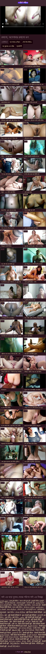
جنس (22, 617)
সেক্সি (10, 622)
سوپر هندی (4, 601)
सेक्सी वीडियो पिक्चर (26, 637)
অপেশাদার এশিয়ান (15, 42)
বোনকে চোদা (20, 609)
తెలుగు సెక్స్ (16, 630)
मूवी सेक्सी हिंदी (35, 619)
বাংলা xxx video (15, 641)
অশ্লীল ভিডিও (37, 628)
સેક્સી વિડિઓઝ (36, 639)
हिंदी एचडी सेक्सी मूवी (25, 624)
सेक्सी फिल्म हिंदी (39, 633)
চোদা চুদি (28, 622)
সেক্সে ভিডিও (10, 612)
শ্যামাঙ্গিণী (19, 46)
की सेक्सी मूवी (36, 641)
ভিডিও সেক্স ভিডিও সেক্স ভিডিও (22, 605)
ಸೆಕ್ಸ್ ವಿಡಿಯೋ (15, 643)
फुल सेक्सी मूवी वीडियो (29, 615)
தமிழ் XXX (40, 603)
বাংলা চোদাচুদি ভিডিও (6, 605)
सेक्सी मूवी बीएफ (28, 633)
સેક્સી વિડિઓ (10, 603)
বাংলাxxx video (29, 607)
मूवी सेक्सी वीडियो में (14, 615)
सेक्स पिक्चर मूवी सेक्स (28, 643)
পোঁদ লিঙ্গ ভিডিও (27, 42)
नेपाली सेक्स (4, 641)
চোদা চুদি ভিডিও (14, 601)
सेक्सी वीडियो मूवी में (6, 619)
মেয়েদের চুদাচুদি (21, 603)
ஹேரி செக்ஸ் (33, 626)
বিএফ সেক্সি (23, 2)
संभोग (29, 641)
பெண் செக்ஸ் (32, 635)
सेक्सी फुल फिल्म (5, 633)
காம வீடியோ (11, 609)
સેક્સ (24, 641)
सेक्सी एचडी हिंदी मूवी (22, 639)
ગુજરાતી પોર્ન (16, 633)
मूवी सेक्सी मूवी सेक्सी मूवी (33, 617)
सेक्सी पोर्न (35, 622)
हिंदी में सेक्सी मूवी (19, 622)
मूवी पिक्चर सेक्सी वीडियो (34, 612)
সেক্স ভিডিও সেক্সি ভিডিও (12, 617)
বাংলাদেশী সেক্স (31, 603)
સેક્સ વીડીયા (20, 612)
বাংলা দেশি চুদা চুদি (25, 601)
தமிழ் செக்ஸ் (4, 635)
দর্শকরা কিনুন (27, 652)
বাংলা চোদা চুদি (36, 605)
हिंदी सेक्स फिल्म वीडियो (18, 635)
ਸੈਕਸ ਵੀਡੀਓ (39, 630)
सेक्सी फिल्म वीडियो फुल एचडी (17, 626)
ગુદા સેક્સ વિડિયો (28, 630)
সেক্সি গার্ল (14, 624)
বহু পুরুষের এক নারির (8, 46)
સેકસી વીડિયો (9, 639)
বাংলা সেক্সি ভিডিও (17, 607)
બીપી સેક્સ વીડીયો (11, 637)
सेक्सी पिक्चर (13, 628)
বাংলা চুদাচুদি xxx (31, 609)
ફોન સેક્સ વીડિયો (25, 628)
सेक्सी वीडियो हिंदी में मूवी (22, 619)
